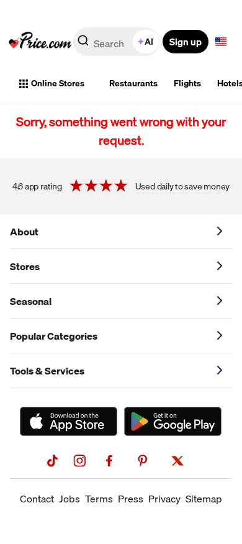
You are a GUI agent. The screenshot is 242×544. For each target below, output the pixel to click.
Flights (187, 83)
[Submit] (83, 44)
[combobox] (117, 41)
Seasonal (31, 301)
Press (130, 499)
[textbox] (220, 41)
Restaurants (133, 83)
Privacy (164, 499)
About (24, 232)
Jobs (69, 499)
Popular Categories (53, 336)
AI (149, 41)
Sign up (185, 41)
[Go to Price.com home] (40, 41)
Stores (25, 266)
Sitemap (204, 499)
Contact (37, 499)
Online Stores (57, 83)
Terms (99, 499)
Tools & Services (47, 371)
